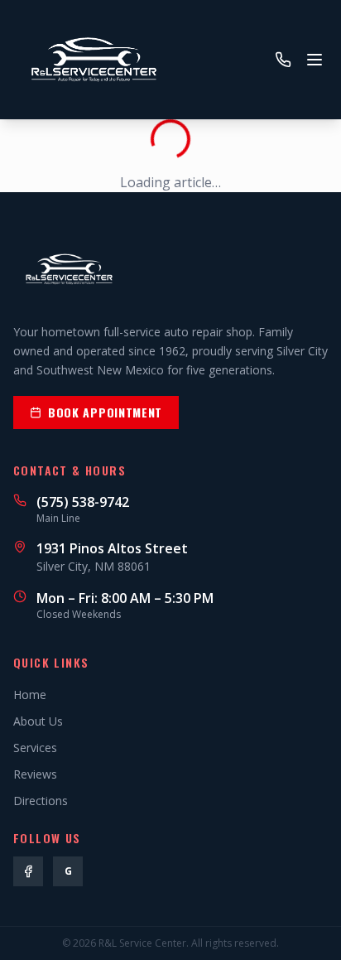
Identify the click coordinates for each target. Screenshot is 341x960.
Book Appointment (105, 412)
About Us (38, 721)
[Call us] (283, 59)
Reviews (35, 774)
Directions (40, 800)
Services (35, 747)
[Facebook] (28, 871)
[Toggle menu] (314, 59)
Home (29, 694)
